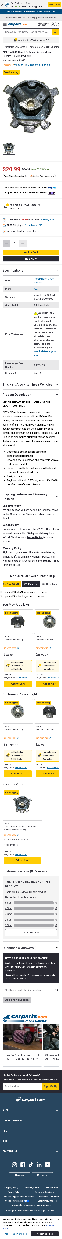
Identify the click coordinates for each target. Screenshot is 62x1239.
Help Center (52, 584)
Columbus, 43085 (33, 225)
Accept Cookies (45, 1234)
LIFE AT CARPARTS (13, 1120)
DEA (36, 289)
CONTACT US (10, 1151)
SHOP (6, 1110)
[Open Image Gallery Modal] (31, 106)
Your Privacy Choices (47, 1201)
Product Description (17, 395)
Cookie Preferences (14, 1201)
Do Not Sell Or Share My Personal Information (31, 1205)
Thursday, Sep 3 (47, 219)
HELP (5, 1131)
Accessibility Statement (48, 1196)
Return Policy (35, 537)
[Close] (58, 1219)
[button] (31, 4)
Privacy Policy (14, 1192)
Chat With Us (13, 584)
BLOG (5, 1141)
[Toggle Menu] (5, 24)
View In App (54, 4)
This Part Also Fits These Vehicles (27, 384)
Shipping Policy (35, 514)
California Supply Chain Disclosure (18, 1196)
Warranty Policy (49, 560)
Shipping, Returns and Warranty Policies (25, 496)
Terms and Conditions (44, 1192)
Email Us (33, 584)
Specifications (13, 270)
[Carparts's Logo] (17, 24)
